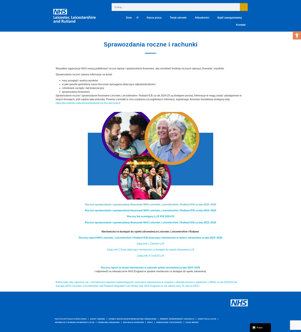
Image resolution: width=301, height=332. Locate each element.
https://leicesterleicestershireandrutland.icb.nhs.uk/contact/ (88, 103)
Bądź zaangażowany (229, 17)
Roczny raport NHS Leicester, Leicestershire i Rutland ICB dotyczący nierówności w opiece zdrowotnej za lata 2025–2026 (150, 237)
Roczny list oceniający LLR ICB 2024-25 (150, 216)
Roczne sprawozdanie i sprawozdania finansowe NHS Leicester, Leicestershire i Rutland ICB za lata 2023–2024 (150, 222)
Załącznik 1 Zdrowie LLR (150, 243)
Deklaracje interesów (133, 322)
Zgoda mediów (192, 322)
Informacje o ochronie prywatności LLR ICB (74, 322)
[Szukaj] (244, 7)
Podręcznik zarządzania (109, 322)
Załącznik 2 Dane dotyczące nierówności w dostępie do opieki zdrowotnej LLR (150, 249)
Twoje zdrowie (178, 17)
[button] (297, 35)
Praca (150, 322)
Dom (129, 17)
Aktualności (202, 17)
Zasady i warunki (97, 319)
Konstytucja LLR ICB (207, 319)
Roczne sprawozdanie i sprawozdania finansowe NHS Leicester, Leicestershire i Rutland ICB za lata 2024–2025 (150, 210)
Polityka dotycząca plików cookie (71, 319)
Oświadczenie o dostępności (169, 322)
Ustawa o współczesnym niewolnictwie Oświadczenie (132, 319)
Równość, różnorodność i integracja (177, 319)
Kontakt (241, 24)
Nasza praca (154, 17)
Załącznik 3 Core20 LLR (150, 255)
